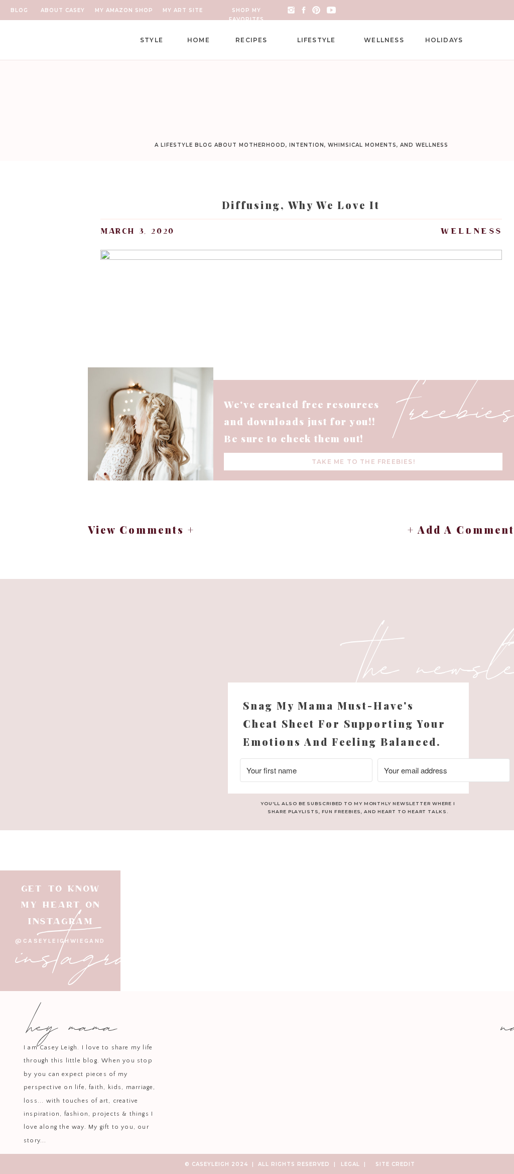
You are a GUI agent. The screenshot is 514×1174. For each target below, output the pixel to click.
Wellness (471, 231)
